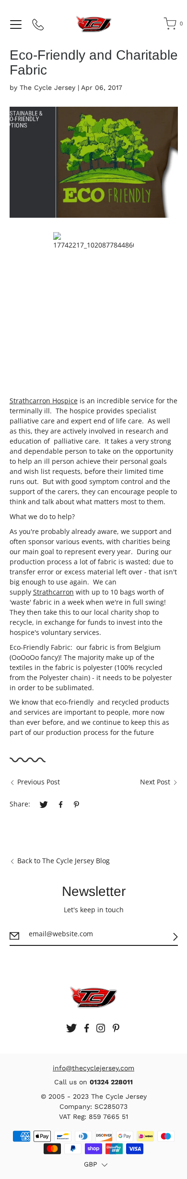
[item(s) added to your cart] (171, 25)
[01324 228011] (38, 26)
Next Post (155, 781)
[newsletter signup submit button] (175, 937)
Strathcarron (53, 591)
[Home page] (94, 24)
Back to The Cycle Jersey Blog (63, 860)
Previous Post (38, 781)
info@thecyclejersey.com (93, 1068)
